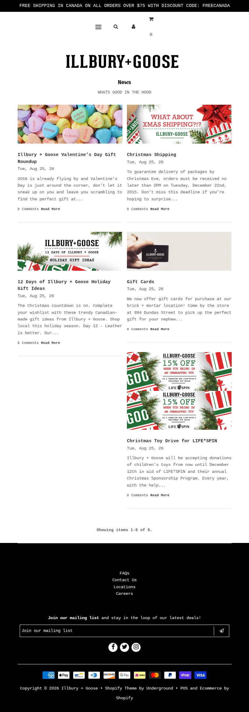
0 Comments (28, 209)
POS (184, 688)
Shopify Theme (121, 688)
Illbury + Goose (80, 688)
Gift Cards (140, 282)
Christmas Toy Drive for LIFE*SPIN (172, 441)
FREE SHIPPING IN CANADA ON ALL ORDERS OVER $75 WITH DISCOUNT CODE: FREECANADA (124, 5)
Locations (124, 587)
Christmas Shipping (151, 155)
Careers (124, 593)
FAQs (124, 573)
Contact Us (124, 580)
